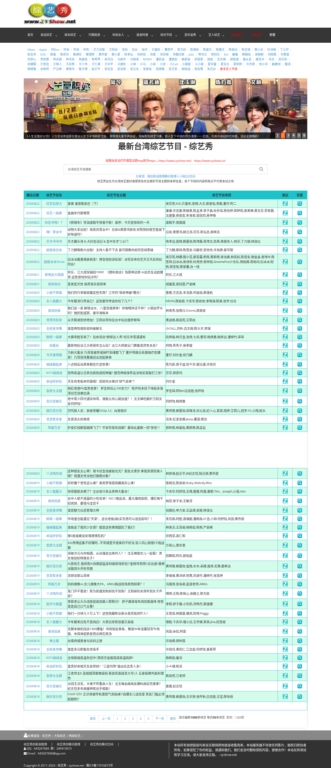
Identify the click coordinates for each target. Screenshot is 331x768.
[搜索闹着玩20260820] (299, 346)
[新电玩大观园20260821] (285, 276)
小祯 (153, 64)
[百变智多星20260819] (285, 576)
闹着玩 (54, 345)
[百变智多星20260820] (285, 420)
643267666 (41, 748)
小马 (143, 64)
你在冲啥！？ (54, 222)
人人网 (180, 176)
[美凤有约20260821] (285, 285)
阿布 (86, 50)
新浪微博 (159, 176)
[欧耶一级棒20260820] (285, 338)
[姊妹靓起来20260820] (285, 365)
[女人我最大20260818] (285, 623)
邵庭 (210, 59)
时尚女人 (118, 35)
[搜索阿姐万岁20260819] (299, 585)
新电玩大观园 (54, 274)
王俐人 (57, 64)
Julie (191, 54)
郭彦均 (64, 54)
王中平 (108, 64)
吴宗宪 (282, 59)
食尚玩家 (54, 310)
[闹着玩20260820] (285, 346)
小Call (174, 64)
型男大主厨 (54, 390)
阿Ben (55, 50)
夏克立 (225, 64)
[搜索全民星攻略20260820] (299, 329)
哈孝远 (128, 54)
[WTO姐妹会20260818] (285, 659)
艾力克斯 (99, 50)
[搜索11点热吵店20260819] (299, 594)
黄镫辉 (90, 54)
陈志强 (246, 50)
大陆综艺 (256, 35)
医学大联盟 (54, 604)
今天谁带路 (54, 355)
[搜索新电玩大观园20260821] (299, 276)
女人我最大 (54, 301)
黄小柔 (115, 54)
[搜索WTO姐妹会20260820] (299, 374)
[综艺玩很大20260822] (285, 204)
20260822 (32, 203)
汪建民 (121, 64)
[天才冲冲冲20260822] (285, 242)
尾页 (173, 719)
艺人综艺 (214, 35)
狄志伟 (31, 54)
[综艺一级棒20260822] (285, 214)
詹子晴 (83, 69)
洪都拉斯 (178, 54)
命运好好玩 (54, 381)
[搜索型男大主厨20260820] (299, 392)
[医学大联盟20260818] (285, 605)
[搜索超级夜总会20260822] (299, 251)
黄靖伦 (77, 54)
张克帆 (121, 69)
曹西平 (169, 50)
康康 (235, 54)
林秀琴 (96, 59)
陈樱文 (220, 50)
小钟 (133, 64)
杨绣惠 (31, 69)
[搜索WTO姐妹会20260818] (299, 659)
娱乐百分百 (54, 410)
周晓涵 (185, 69)
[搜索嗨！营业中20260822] (299, 233)
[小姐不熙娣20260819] (285, 484)
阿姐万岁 (54, 427)
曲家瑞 (185, 59)
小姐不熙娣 (54, 292)
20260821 (32, 274)
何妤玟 (141, 54)
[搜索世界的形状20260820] (299, 321)
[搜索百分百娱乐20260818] (299, 687)
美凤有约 (54, 284)
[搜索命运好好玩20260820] (299, 382)
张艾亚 (173, 69)
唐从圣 (247, 59)
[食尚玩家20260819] (285, 502)
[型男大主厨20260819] (285, 546)
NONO (147, 59)
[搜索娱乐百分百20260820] (299, 412)
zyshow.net (76, 765)
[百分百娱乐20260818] (285, 687)
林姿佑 (83, 59)
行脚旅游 (94, 35)
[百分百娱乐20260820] (285, 402)
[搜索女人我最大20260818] (299, 623)
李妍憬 (44, 59)
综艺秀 (46, 736)
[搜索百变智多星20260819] (299, 576)
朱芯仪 (211, 69)
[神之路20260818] (285, 642)
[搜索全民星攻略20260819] (299, 511)
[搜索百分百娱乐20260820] (299, 402)
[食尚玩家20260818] (285, 632)
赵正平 (96, 69)
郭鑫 (53, 54)
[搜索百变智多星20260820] (299, 420)
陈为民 (181, 50)
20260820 (32, 292)
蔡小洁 (258, 50)
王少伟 (83, 64)
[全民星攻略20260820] (285, 329)
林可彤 (70, 59)
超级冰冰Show (54, 261)
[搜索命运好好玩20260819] (299, 537)
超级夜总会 (54, 250)
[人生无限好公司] (165, 108)
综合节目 (166, 35)
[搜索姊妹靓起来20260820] (299, 365)
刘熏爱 (285, 54)
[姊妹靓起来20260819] (285, 528)
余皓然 (44, 69)
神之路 (54, 641)
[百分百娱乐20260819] (285, 557)
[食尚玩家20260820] (285, 311)
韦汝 (271, 59)
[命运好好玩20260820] (285, 382)
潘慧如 (173, 59)
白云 (135, 50)
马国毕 (121, 59)
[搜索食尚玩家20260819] (299, 502)
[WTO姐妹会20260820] (285, 374)
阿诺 (76, 50)
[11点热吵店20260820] (285, 474)
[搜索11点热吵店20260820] (299, 474)
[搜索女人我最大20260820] (299, 302)
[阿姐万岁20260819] (285, 585)
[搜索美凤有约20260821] (299, 285)
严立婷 (57, 69)
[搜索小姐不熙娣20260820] (299, 293)
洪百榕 (164, 54)
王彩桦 (70, 64)
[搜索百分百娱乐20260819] (299, 557)
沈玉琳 (221, 59)
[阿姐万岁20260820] (285, 429)
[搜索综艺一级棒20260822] (299, 214)
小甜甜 (186, 64)
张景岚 (147, 69)
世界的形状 (54, 320)
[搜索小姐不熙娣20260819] (299, 484)
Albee (31, 50)
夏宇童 (212, 64)
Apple (43, 50)
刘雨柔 (272, 54)
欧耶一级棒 (54, 337)
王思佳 (44, 64)
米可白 (108, 59)
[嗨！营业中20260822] (285, 233)
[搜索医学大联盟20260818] (299, 605)
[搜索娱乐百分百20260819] (299, 567)
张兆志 (108, 69)
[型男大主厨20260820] (285, 392)
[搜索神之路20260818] (299, 642)
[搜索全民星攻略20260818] (299, 650)
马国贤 (134, 59)
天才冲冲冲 (54, 241)
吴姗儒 (31, 64)
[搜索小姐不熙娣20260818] (299, 614)
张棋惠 (160, 69)
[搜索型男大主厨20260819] (299, 546)
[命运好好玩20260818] (285, 667)
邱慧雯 (198, 59)
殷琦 (288, 64)
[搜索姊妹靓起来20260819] (299, 528)
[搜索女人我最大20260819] (299, 492)
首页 (30, 35)
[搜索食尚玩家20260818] (299, 632)
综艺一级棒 (54, 213)
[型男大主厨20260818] (285, 677)
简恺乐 (215, 54)
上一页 (106, 719)
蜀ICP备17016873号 (99, 765)
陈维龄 (194, 50)
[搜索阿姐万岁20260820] (299, 429)
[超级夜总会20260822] (285, 251)
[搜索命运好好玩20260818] (299, 667)
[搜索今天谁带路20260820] (299, 356)
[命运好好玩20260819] (285, 537)
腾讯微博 (170, 176)
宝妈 (125, 50)
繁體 (272, 35)
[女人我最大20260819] (285, 492)
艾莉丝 (113, 50)
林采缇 (57, 59)
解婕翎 (276, 64)
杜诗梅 (271, 50)
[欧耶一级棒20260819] (285, 520)
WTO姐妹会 (54, 373)
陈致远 (233, 50)
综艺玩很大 (54, 203)
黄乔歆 (103, 54)
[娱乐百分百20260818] (285, 697)
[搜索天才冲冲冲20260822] (299, 242)
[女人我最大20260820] (285, 302)
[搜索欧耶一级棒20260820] (299, 338)
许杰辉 (250, 64)
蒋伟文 (202, 54)
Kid (226, 54)
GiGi (43, 54)
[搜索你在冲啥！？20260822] (299, 223)
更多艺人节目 (228, 69)
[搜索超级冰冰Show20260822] (299, 263)
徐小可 (263, 64)
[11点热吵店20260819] (285, 594)
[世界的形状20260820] (285, 321)
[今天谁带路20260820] (285, 356)
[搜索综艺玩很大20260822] (299, 204)
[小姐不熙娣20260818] (285, 614)
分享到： (141, 176)
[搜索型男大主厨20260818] (299, 677)
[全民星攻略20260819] (285, 511)
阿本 (66, 50)
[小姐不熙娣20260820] (285, 293)
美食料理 (142, 35)
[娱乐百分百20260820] (285, 412)
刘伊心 (31, 59)
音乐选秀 (190, 35)
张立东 (134, 69)
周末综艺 (70, 35)
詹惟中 (70, 69)
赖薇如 (246, 54)
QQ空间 (190, 176)
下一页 (159, 719)
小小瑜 (199, 64)
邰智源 (234, 59)
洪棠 (153, 54)
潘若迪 (160, 59)
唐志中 (260, 59)
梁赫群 (259, 54)
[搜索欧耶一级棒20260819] (299, 520)
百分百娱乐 (54, 401)
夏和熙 (237, 64)
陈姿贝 (207, 50)
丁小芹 (284, 50)
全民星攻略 (54, 328)
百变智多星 (54, 419)
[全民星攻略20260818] (285, 650)
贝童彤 (156, 50)
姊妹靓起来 (54, 364)
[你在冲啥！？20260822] (285, 223)
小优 (163, 64)
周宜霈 (198, 69)
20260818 (32, 604)
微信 (150, 176)
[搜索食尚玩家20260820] (299, 311)
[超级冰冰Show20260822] (285, 263)
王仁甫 (96, 64)
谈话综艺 (46, 35)
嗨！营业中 (54, 232)
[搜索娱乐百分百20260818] (299, 697)
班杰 (145, 50)
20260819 (32, 483)
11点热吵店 (54, 473)
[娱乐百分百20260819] (285, 567)
